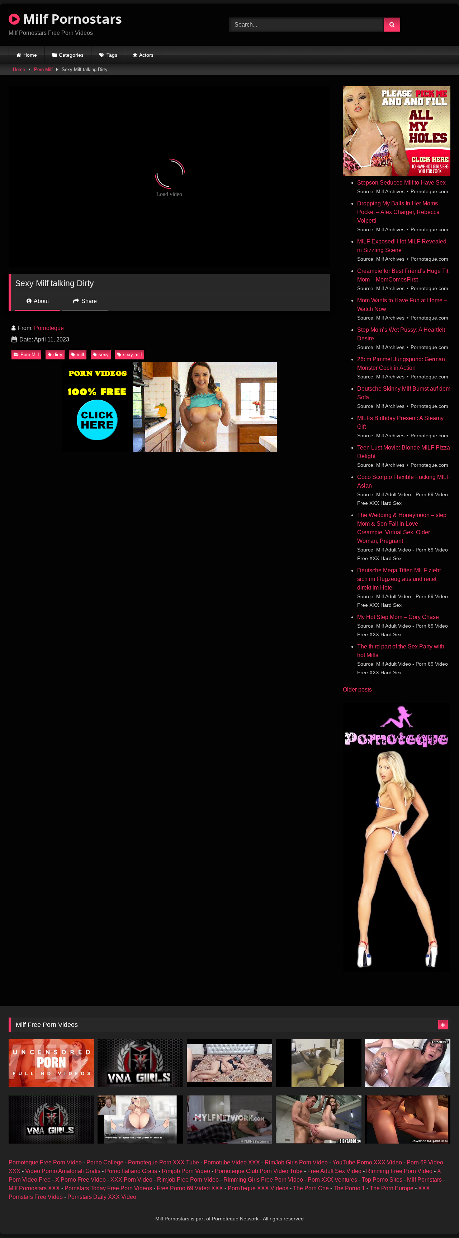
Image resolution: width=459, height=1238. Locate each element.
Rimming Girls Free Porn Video (263, 1180)
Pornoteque (49, 328)
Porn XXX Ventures (332, 1180)
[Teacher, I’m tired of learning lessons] (229, 1063)
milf (80, 354)
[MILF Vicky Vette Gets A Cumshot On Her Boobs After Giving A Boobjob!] (51, 1119)
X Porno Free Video (80, 1180)
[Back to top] (437, 1217)
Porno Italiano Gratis (131, 1171)
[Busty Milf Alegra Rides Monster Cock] (318, 1063)
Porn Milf (43, 69)
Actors (146, 55)
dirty (57, 354)
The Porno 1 (349, 1188)
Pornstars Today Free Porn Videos (108, 1188)
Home (30, 55)
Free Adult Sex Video (334, 1171)
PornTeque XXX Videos (258, 1188)
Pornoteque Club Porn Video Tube (259, 1171)
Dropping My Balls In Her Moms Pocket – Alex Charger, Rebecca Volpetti (398, 212)
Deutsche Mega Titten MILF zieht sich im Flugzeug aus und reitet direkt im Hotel (399, 579)
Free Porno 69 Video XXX (190, 1188)
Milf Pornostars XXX (34, 1188)
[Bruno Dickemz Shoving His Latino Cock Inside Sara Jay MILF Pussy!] (140, 1063)
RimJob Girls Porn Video (296, 1162)
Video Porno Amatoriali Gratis (62, 1171)
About (41, 301)
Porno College (104, 1162)
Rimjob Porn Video (186, 1171)
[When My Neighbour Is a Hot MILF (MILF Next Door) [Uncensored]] (140, 1119)
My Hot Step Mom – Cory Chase (398, 617)
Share (88, 301)
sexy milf (132, 354)
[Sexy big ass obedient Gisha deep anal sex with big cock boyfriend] (318, 1119)
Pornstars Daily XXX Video (101, 1197)
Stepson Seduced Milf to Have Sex (401, 183)
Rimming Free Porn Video (399, 1171)
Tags (112, 55)
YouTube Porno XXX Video (367, 1162)
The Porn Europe (391, 1188)
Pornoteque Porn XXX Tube (163, 1162)
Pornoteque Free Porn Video (45, 1162)
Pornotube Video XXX (232, 1162)
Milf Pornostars (71, 19)
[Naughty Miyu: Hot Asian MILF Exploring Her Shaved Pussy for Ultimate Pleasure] (51, 1063)
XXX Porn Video (131, 1180)
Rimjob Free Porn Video (188, 1180)
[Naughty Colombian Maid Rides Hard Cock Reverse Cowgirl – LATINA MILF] (407, 1063)
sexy (104, 354)
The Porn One (311, 1188)
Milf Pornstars (424, 1180)
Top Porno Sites (382, 1180)
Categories (71, 55)
